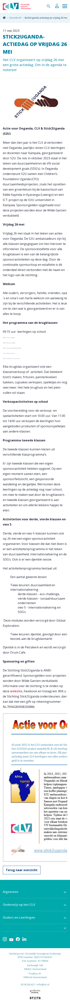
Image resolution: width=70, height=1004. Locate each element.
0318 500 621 (28, 984)
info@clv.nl (43, 984)
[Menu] (64, 6)
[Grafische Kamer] (35, 991)
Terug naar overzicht (22, 870)
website (16, 691)
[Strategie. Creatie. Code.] (35, 998)
